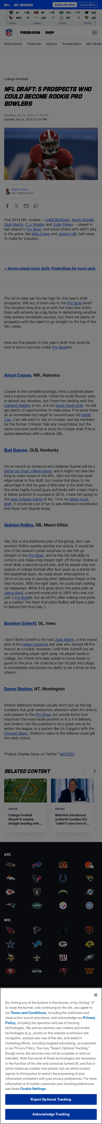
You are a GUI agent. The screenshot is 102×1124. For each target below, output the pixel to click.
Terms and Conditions (28, 1013)
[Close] (95, 995)
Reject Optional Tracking (51, 1099)
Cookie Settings (33, 1089)
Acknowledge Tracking (51, 1114)
